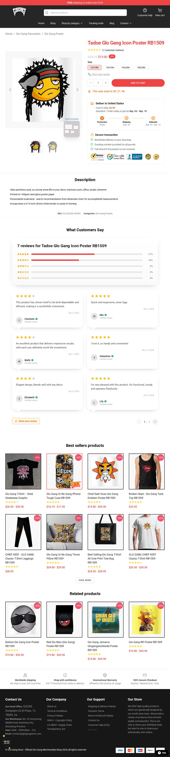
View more (85, 580)
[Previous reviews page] (139, 422)
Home (8, 33)
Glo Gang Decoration (28, 33)
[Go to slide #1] (35, 147)
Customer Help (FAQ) (99, 725)
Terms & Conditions (57, 711)
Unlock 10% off (7, 742)
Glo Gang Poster (53, 33)
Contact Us (93, 720)
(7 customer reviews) (113, 50)
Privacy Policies (55, 715)
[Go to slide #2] (52, 147)
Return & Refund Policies (100, 715)
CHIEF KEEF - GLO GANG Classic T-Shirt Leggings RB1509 (19, 558)
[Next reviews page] (155, 422)
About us (51, 706)
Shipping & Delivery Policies (102, 706)
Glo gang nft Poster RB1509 (145, 642)
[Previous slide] (10, 89)
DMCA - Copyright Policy (59, 720)
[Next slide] (77, 89)
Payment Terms (96, 711)
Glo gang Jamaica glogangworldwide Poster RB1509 (103, 646)
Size (90, 62)
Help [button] (164, 753)
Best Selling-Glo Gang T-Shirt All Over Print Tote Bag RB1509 (104, 558)
